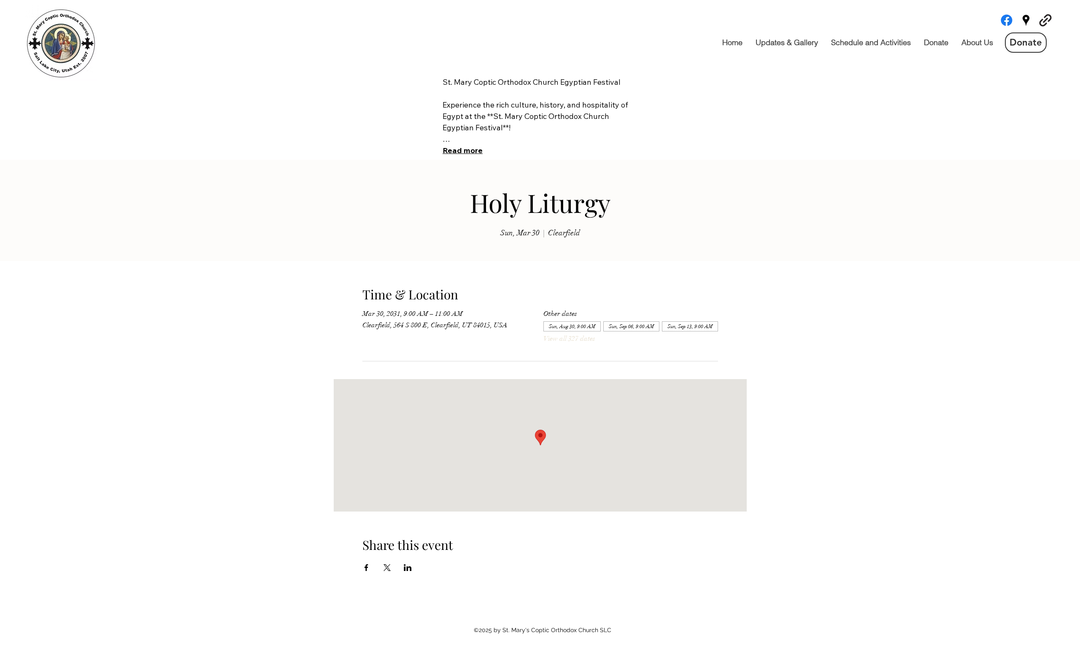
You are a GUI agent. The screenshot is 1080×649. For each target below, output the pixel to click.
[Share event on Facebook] (366, 567)
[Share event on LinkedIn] (408, 567)
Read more (463, 150)
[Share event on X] (387, 567)
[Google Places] (1026, 20)
